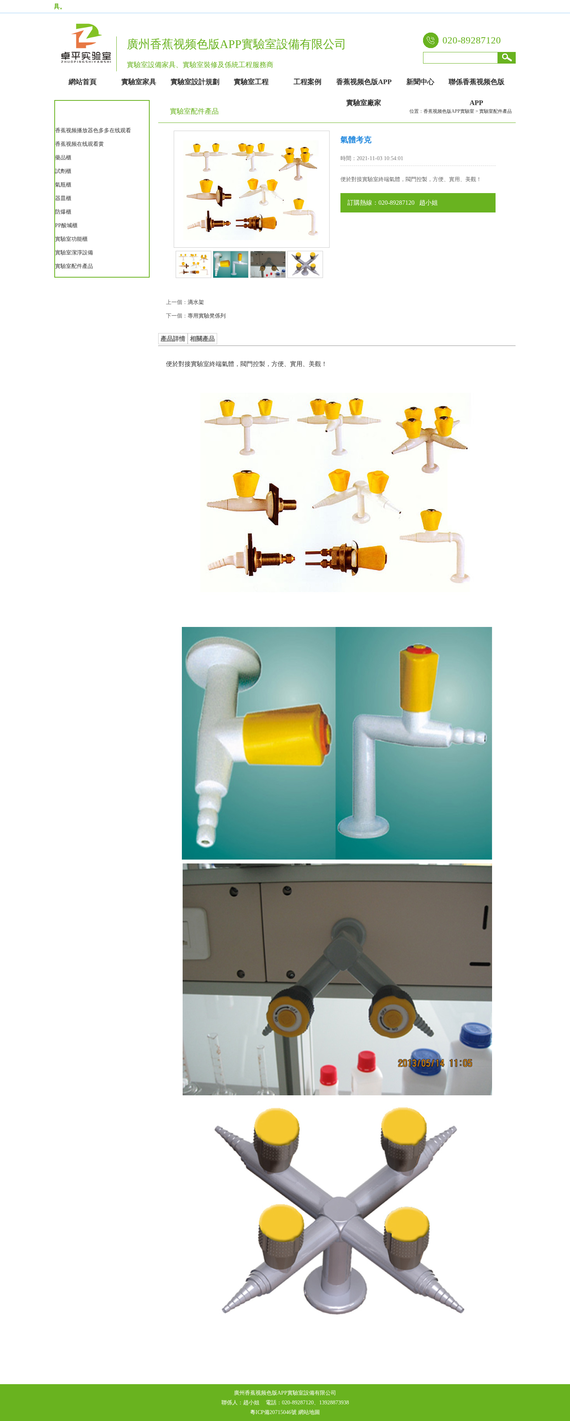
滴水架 (196, 302)
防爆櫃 (63, 212)
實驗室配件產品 (74, 266)
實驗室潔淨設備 (74, 253)
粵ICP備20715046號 (273, 1412)
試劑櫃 (63, 171)
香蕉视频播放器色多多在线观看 (93, 130)
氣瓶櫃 (63, 185)
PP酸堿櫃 (66, 225)
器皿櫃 (63, 198)
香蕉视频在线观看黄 (79, 144)
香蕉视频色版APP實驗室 (448, 111)
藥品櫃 (63, 158)
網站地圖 (309, 1412)
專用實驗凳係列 (207, 316)
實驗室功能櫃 (71, 239)
